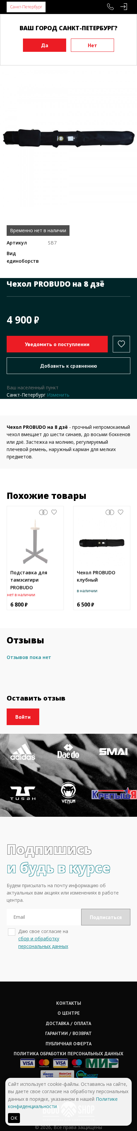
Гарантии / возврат (68, 1033)
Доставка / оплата (68, 1023)
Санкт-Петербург (26, 7)
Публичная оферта (68, 1044)
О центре (69, 1013)
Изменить (58, 395)
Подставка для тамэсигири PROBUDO (28, 580)
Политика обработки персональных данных (68, 1054)
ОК (14, 1118)
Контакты (68, 1003)
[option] (68, 138)
